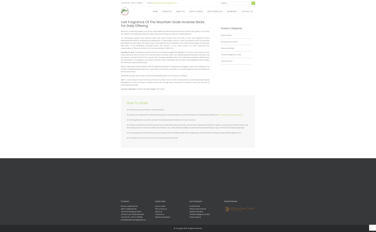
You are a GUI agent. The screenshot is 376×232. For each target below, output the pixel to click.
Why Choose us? (214, 11)
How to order (196, 11)
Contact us (247, 11)
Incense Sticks (226, 35)
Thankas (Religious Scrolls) (231, 55)
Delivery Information (162, 217)
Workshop (232, 11)
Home (155, 11)
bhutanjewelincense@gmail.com (164, 3)
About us (180, 11)
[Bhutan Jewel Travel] (239, 209)
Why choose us (161, 209)
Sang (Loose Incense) (229, 42)
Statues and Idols (227, 48)
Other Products (226, 61)
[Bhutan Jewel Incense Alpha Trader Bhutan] (125, 11)
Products (167, 11)
